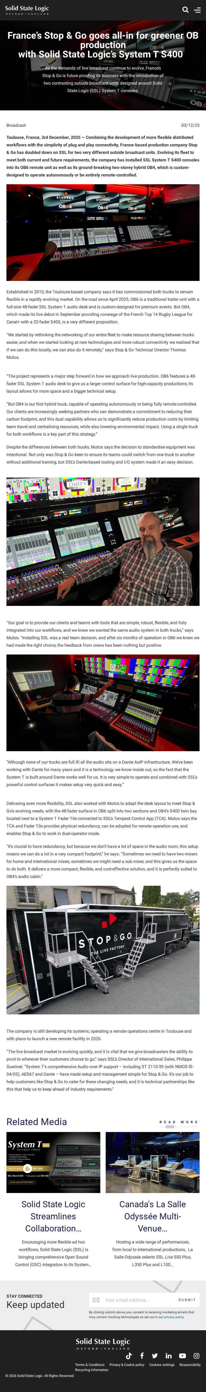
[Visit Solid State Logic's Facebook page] (142, 1356)
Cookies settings (162, 1365)
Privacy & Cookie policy (126, 1365)
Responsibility (190, 1365)
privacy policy (174, 1317)
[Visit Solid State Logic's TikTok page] (129, 1356)
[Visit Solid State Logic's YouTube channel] (182, 1356)
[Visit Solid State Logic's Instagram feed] (196, 1356)
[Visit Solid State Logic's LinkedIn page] (168, 1356)
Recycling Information (91, 1370)
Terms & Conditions (90, 1365)
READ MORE (180, 1122)
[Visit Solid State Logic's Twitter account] (154, 1356)
